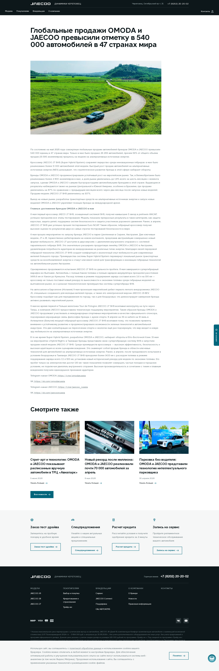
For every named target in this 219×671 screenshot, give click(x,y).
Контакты (166, 589)
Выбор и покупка (71, 593)
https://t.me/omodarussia (71, 376)
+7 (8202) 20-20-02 (174, 576)
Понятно (177, 656)
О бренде (133, 593)
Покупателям (22, 11)
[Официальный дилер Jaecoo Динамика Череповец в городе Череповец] (40, 4)
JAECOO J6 (35, 593)
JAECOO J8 (35, 599)
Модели (9, 11)
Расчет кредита (124, 547)
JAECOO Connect (104, 599)
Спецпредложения (85, 550)
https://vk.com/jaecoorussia (49, 393)
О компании (54, 11)
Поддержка (101, 604)
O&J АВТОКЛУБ (103, 609)
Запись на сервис (166, 550)
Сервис (99, 593)
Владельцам (39, 11)
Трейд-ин (67, 607)
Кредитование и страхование (71, 600)
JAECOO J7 (35, 604)
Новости (132, 599)
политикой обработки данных (85, 648)
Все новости (40, 495)
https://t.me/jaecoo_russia (73, 387)
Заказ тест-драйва (44, 547)
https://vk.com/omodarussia (49, 381)
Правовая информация (139, 604)
